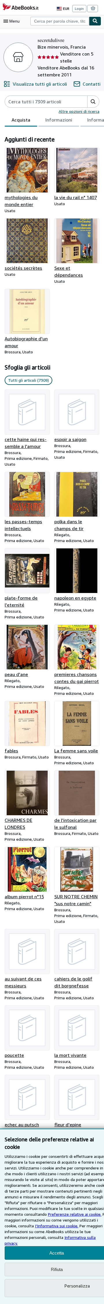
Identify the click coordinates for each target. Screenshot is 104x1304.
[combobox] (59, 21)
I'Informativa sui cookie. (56, 1225)
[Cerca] (95, 21)
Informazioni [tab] (58, 120)
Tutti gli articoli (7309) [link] (28, 380)
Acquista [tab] (21, 120)
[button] (93, 101)
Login (79, 8)
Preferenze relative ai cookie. (74, 1214)
